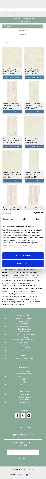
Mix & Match (24, 345)
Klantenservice (24, 348)
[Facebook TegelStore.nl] (17, 415)
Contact (24, 356)
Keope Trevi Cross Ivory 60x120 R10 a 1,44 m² (34, 105)
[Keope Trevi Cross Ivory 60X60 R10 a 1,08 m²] (34, 126)
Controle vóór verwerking (24, 334)
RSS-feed (24, 384)
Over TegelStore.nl (24, 353)
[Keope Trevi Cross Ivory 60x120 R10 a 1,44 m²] (34, 91)
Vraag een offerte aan (24, 324)
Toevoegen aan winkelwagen (12, 77)
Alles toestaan (23, 256)
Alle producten (24, 371)
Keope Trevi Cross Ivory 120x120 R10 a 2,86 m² (11, 70)
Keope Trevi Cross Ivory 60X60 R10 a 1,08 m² (34, 139)
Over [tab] (38, 219)
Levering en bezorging (24, 326)
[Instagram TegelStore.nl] (29, 415)
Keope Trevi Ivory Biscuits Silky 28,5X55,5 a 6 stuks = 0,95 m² (34, 208)
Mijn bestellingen (24, 397)
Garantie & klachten (24, 342)
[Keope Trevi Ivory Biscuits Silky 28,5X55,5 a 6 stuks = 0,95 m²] (34, 195)
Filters (9, 26)
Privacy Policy (24, 361)
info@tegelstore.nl (25, 435)
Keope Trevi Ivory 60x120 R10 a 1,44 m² (11, 139)
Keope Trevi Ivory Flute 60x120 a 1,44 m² (12, 208)
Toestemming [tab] (8, 219)
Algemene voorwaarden (24, 358)
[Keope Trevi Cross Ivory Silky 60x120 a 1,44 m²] (12, 91)
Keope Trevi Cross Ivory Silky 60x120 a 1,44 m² (11, 105)
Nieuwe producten (24, 374)
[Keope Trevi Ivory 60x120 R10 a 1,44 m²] (12, 126)
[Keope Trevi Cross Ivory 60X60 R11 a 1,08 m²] (12, 160)
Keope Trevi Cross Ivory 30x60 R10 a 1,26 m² (34, 174)
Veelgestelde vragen (24, 350)
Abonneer (23, 458)
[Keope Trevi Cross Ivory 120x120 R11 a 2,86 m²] (34, 57)
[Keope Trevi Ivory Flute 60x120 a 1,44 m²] (12, 195)
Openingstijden (24, 321)
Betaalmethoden (24, 329)
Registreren (24, 394)
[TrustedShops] (34, 474)
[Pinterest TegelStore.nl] (23, 415)
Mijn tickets (24, 400)
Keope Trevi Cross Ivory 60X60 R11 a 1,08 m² (12, 174)
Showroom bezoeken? (24, 318)
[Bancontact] (28, 474)
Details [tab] (23, 219)
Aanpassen (22, 263)
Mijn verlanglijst (24, 402)
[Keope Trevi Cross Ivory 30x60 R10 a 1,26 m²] (34, 160)
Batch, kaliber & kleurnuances (24, 340)
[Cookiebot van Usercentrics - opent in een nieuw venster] (34, 213)
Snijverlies (24, 337)
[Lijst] (7, 41)
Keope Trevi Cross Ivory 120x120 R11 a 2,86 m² (32, 70)
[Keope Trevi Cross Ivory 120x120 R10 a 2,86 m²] (12, 57)
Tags (24, 382)
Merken (24, 379)
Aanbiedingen (24, 376)
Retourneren (24, 332)
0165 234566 (25, 428)
